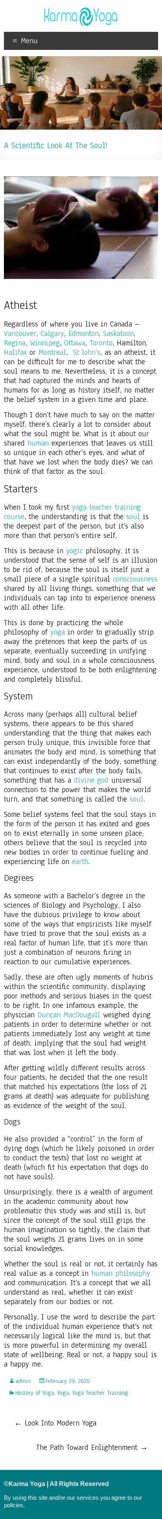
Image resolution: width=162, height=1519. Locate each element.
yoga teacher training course (72, 512)
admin (23, 1381)
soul (133, 517)
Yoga (63, 1393)
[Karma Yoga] (81, 10)
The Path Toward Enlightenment (92, 1447)
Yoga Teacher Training (100, 1393)
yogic (74, 551)
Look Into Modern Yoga (55, 1423)
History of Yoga (34, 1393)
